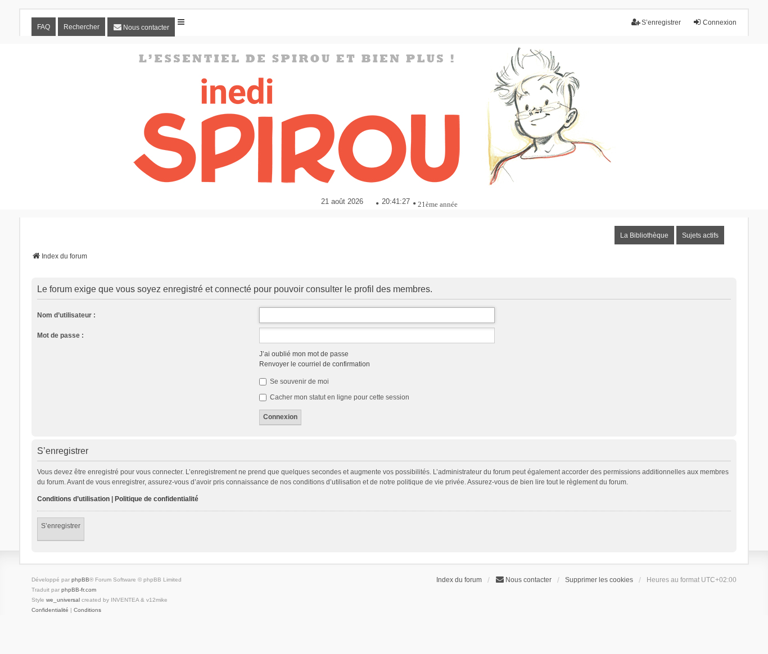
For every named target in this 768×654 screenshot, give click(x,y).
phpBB (80, 579)
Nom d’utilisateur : (66, 315)
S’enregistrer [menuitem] (661, 22)
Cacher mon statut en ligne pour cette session (338, 397)
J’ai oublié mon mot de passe (304, 354)
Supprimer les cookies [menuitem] (599, 580)
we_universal (63, 600)
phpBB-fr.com (78, 590)
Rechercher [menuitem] (82, 27)
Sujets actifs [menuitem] (700, 235)
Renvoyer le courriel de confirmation (314, 364)
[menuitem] (141, 27)
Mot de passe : (60, 335)
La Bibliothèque (644, 235)
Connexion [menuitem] (720, 22)
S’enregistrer (60, 526)
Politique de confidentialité (156, 499)
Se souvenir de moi (298, 381)
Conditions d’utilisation (73, 499)
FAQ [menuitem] (43, 27)
